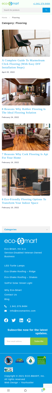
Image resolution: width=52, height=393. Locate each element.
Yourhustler (27, 382)
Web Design (11, 382)
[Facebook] (6, 320)
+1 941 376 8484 (41, 4)
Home (4, 18)
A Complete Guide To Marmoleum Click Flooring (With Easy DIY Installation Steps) (23, 64)
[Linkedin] (21, 320)
